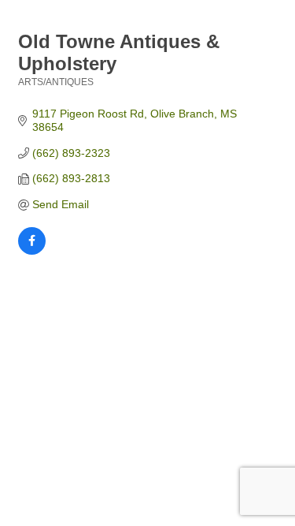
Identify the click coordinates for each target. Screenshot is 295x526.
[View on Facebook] (32, 250)
